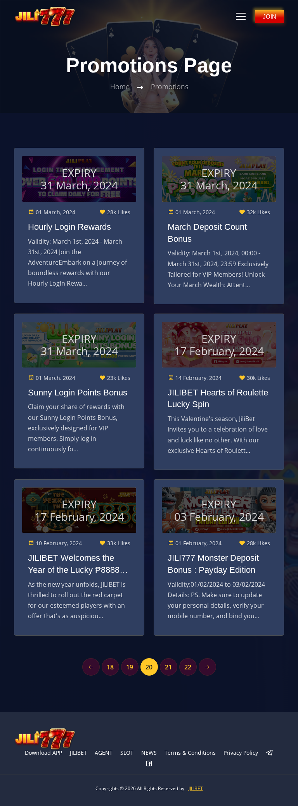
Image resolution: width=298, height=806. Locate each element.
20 (149, 667)
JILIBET (78, 752)
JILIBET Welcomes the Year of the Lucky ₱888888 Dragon (78, 564)
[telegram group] (270, 753)
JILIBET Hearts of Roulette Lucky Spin (218, 398)
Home (120, 86)
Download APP (43, 752)
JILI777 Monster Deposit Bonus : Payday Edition (213, 564)
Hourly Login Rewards (69, 227)
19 (129, 667)
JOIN (269, 16)
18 (110, 667)
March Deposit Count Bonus (207, 233)
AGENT (104, 752)
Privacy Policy (241, 752)
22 (187, 667)
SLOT (126, 752)
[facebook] (149, 764)
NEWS (149, 752)
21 (168, 667)
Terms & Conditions (190, 752)
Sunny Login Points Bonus (77, 392)
